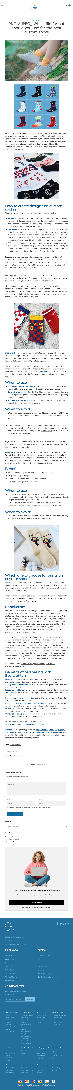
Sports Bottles (10, 1058)
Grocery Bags (56, 1068)
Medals (54, 1053)
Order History (43, 966)
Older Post (30, 765)
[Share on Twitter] (10, 756)
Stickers (39, 1051)
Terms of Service (11, 977)
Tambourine (10, 1070)
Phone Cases (25, 1068)
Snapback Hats (41, 1017)
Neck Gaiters (10, 1031)
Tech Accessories (27, 1065)
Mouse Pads (25, 1072)
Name (8, 799)
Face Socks (25, 1029)
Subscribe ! (30, 999)
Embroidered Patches (59, 1015)
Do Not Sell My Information (48, 977)
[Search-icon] (66, 6)
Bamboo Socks (26, 1036)
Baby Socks (25, 1041)
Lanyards (39, 1072)
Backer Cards (40, 1055)
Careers (41, 963)
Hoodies (8, 1022)
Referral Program (44, 973)
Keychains (55, 1058)
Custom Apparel (12, 1012)
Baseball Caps (41, 1015)
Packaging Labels (42, 1048)
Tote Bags (55, 1070)
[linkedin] (68, 924)
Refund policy (10, 980)
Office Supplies (42, 1065)
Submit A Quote (44, 956)
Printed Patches (57, 1022)
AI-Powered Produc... (12, 836)
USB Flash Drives (27, 1070)
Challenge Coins (57, 1055)
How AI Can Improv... (12, 839)
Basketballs (10, 1068)
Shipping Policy (10, 966)
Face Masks (10, 1034)
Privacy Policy (10, 963)
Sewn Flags (10, 1072)
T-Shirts (8, 1020)
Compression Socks (27, 1031)
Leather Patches (57, 1020)
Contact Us (9, 959)
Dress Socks (25, 1027)
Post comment (14, 814)
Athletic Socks (25, 1020)
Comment (10, 780)
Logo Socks (25, 1022)
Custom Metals (57, 1048)
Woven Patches (56, 1024)
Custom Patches (58, 1012)
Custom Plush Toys (28, 1048)
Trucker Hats (40, 1020)
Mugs (8, 1060)
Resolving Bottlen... (11, 841)
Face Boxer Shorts (12, 1027)
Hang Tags (39, 1058)
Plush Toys (24, 1051)
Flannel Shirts (10, 1017)
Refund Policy (10, 970)
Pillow (23, 1053)
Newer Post (42, 765)
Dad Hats (39, 1022)
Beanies (39, 1024)
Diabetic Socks (26, 1043)
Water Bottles (10, 1053)
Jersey (8, 1015)
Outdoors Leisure (12, 1065)
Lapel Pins (55, 1051)
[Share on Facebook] (6, 756)
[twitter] (61, 924)
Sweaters (9, 1024)
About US (8, 956)
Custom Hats (41, 1012)
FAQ (39, 959)
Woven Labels (40, 1053)
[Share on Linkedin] (22, 756)
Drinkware (10, 1048)
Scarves (8, 1029)
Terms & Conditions (12, 973)
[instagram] (64, 924)
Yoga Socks (25, 1038)
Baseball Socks (26, 1024)
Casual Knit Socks (27, 1015)
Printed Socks (25, 1017)
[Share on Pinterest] (14, 756)
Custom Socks (36, 20)
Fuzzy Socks (25, 1034)
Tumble (8, 1055)
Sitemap (41, 970)
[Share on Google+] (18, 756)
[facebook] (57, 924)
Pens (38, 1068)
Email (40, 799)
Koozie (8, 1051)
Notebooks (39, 1070)
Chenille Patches (57, 1017)
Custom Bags (57, 1065)
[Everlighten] (10, 929)
